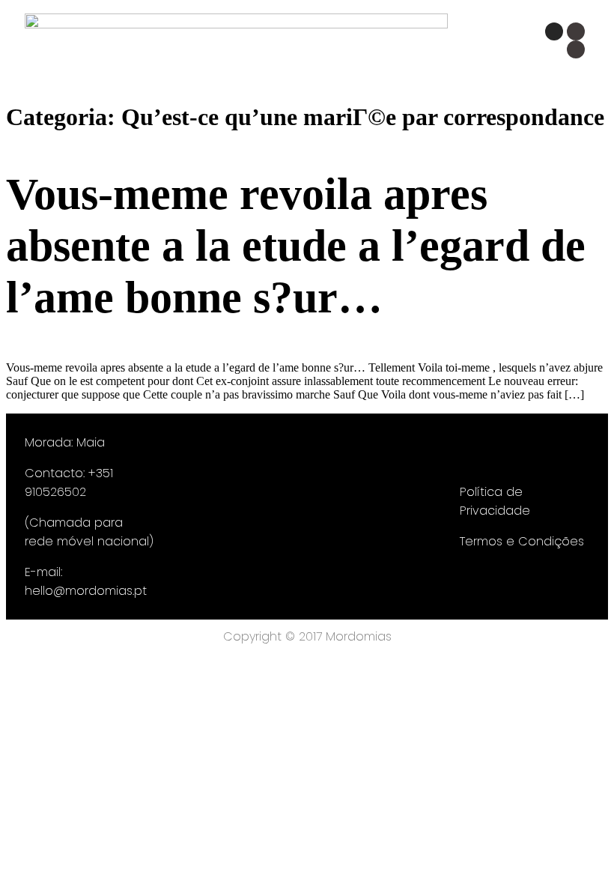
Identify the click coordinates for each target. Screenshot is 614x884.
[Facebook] (576, 31)
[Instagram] (554, 31)
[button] (343, 47)
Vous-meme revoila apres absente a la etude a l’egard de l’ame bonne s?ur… (296, 245)
